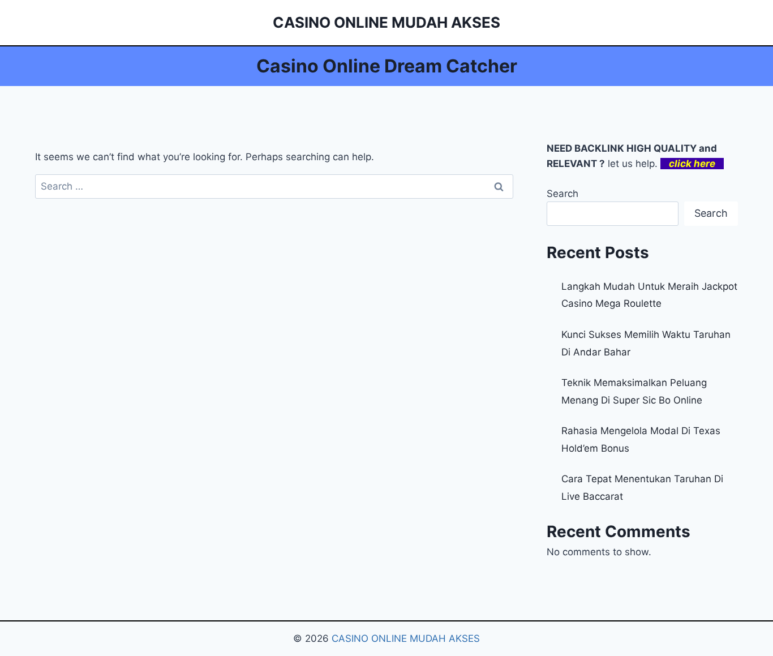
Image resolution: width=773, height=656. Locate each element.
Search (562, 193)
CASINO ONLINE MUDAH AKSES (406, 638)
